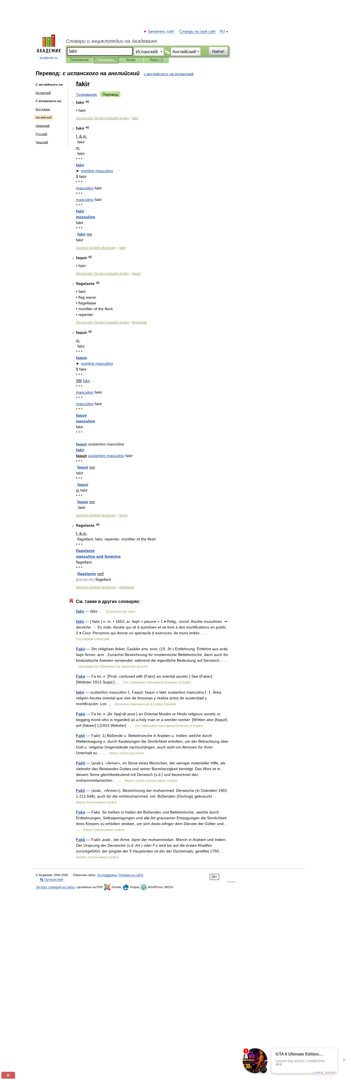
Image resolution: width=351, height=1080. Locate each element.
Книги (130, 60)
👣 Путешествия (51, 879)
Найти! (218, 51)
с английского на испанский (169, 74)
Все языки (43, 109)
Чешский (42, 142)
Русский (41, 134)
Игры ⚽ (156, 60)
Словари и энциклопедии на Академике (111, 41)
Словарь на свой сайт (197, 31)
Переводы (105, 60)
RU (222, 31)
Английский (44, 117)
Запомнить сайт (161, 31)
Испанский (43, 92)
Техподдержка (107, 875)
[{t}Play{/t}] (87, 102)
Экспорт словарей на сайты (55, 887)
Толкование (86, 94)
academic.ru (48, 58)
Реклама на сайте (130, 875)
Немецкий (43, 125)
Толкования (79, 60)
